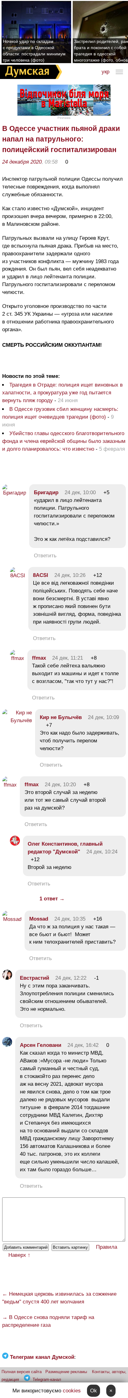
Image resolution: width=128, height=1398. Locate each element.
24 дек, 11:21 (67, 658)
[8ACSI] (17, 575)
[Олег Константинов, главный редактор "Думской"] (15, 844)
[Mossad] (11, 919)
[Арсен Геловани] (7, 1045)
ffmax (39, 658)
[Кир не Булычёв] (17, 720)
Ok (93, 1391)
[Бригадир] (14, 493)
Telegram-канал (47, 1379)
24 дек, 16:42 (82, 1045)
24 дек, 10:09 (103, 717)
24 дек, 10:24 (101, 852)
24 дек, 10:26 (69, 575)
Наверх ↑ (19, 1255)
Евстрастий (34, 978)
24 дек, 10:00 (80, 492)
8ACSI (40, 575)
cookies (72, 1391)
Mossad (38, 919)
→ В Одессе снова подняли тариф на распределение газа (48, 1321)
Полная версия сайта (22, 1371)
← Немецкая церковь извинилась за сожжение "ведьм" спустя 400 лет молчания (59, 1298)
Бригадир (46, 492)
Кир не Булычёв (61, 717)
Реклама (64, 117)
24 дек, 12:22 (70, 978)
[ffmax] (17, 658)
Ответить (45, 556)
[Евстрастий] (7, 978)
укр (105, 72)
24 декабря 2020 (22, 162)
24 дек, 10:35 (69, 919)
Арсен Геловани (40, 1045)
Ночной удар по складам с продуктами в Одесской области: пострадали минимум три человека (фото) (34, 51)
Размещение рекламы (66, 1371)
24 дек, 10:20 (60, 784)
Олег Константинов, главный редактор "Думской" (65, 848)
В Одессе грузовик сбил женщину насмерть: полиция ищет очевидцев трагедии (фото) (60, 413)
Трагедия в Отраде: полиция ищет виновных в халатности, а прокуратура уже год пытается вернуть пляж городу (62, 392)
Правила (106, 1247)
